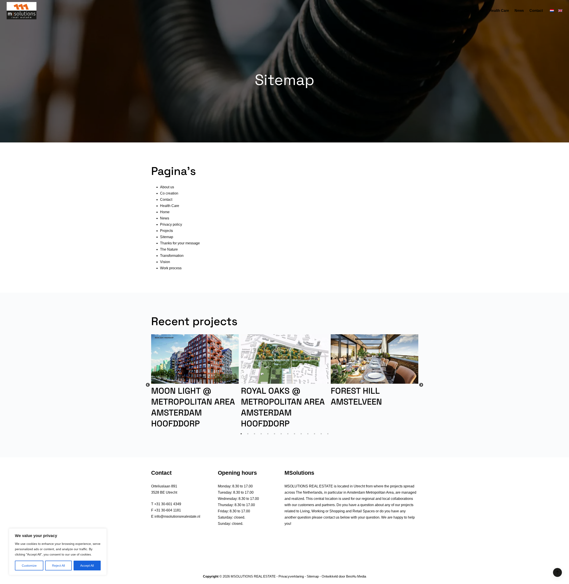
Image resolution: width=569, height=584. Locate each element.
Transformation (172, 256)
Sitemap (166, 237)
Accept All (87, 565)
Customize (29, 565)
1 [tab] (241, 434)
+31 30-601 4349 (167, 504)
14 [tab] (328, 434)
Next (421, 385)
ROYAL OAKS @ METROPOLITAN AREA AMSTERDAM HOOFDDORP (283, 407)
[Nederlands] (552, 10)
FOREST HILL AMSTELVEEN (356, 396)
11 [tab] (308, 434)
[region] (58, 551)
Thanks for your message (180, 243)
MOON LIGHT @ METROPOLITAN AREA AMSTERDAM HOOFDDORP (193, 407)
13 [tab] (321, 434)
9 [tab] (294, 434)
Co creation (474, 10)
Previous (148, 385)
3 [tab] (254, 434)
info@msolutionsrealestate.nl (177, 516)
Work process (447, 10)
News (519, 10)
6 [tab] (274, 434)
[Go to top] (557, 572)
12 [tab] (314, 434)
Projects (385, 10)
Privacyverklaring (291, 576)
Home (368, 10)
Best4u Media (356, 576)
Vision (403, 10)
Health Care (499, 10)
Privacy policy (171, 224)
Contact (536, 10)
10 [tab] (301, 434)
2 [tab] (248, 434)
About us (421, 10)
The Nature (169, 249)
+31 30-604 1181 (167, 510)
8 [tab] (288, 434)
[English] (560, 10)
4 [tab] (261, 434)
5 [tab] (268, 434)
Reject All (58, 565)
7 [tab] (281, 434)
